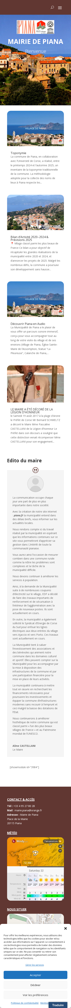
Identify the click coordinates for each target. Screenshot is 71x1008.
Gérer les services (34, 964)
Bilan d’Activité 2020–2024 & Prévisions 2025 (29, 238)
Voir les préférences (35, 995)
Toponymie (18, 153)
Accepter (35, 975)
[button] (65, 928)
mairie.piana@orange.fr (28, 810)
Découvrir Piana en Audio (28, 324)
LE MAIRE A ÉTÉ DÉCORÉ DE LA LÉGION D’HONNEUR (32, 410)
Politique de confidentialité (25, 1003)
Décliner (35, 985)
